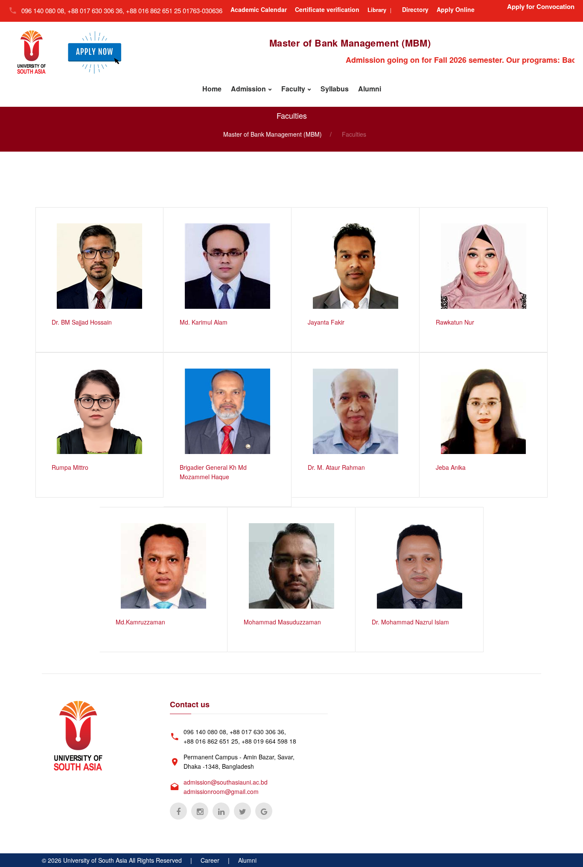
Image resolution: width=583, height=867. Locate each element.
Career (210, 860)
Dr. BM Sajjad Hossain (82, 322)
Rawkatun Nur (455, 322)
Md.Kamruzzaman (140, 622)
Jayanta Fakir (326, 322)
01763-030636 (202, 10)
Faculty (293, 89)
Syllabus (335, 89)
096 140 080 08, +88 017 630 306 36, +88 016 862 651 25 (102, 10)
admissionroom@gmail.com (221, 791)
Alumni (369, 89)
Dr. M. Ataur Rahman (336, 467)
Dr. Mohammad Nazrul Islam (410, 622)
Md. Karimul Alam (203, 322)
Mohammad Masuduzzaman (282, 622)
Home (212, 89)
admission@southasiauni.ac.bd (226, 782)
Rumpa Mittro (70, 467)
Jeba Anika (451, 467)
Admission (248, 89)
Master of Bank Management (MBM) (272, 134)
